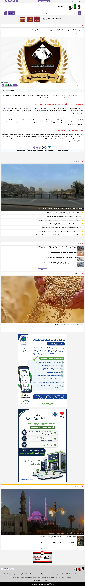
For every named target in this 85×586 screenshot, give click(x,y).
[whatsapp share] (6, 85)
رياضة (62, 13)
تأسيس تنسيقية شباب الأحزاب (52, 98)
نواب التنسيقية (29, 122)
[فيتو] (75, 7)
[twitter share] (8, 85)
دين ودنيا (9, 574)
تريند (63, 577)
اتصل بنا (45, 581)
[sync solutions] (51, 584)
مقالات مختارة (28, 574)
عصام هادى (80, 85)
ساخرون (4, 574)
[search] (5, 13)
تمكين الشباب (6, 108)
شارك (14, 85)
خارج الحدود (41, 574)
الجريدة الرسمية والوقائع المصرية (29, 577)
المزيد (42, 269)
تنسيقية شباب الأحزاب (73, 95)
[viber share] (34, 147)
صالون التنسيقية (32, 150)
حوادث (42, 13)
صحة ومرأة (16, 574)
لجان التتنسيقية (42, 150)
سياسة (67, 13)
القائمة (11, 13)
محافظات (35, 13)
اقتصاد (56, 13)
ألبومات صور (69, 577)
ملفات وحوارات (50, 577)
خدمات (35, 574)
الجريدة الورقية (43, 1)
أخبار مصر (74, 13)
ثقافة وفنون (49, 13)
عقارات (22, 574)
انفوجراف (58, 577)
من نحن (50, 581)
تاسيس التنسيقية (21, 150)
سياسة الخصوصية (37, 581)
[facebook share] (11, 85)
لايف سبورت (16, 577)
